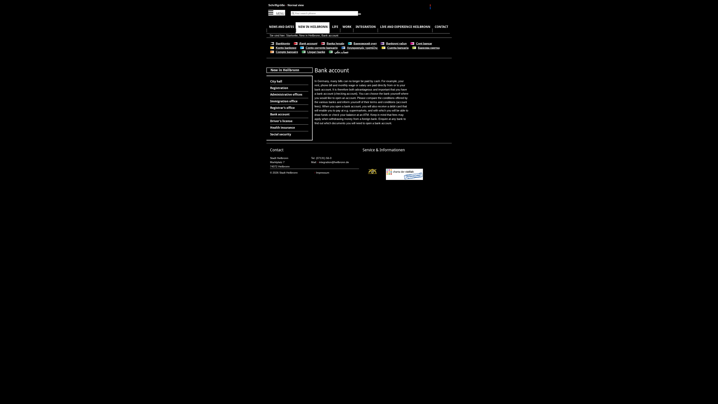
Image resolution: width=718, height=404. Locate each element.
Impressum (322, 172)
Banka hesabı (335, 43)
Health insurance (282, 127)
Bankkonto (283, 43)
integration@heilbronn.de (334, 162)
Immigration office (283, 101)
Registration (279, 88)
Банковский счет (365, 43)
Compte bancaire (287, 51)
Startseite (292, 35)
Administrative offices (286, 94)
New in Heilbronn (309, 35)
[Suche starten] (359, 14)
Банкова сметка (429, 47)
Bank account (329, 35)
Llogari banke (316, 51)
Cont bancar (424, 43)
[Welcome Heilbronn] (431, 7)
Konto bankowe (286, 47)
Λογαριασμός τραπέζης (362, 47)
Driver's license (281, 121)
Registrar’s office (282, 108)
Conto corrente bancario (322, 47)
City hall (276, 81)
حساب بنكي (342, 51)
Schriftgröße (276, 5)
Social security (280, 134)
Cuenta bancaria (398, 47)
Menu (280, 14)
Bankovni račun (396, 43)
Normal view (296, 5)
